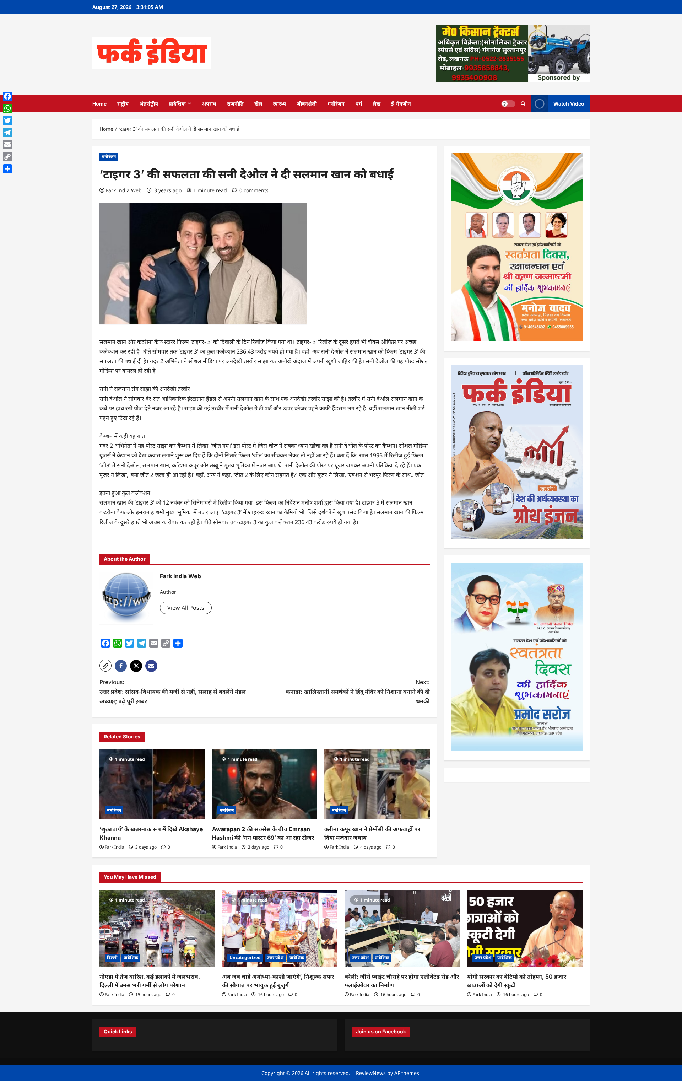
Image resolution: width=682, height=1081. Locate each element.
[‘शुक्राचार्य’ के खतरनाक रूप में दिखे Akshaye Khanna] (152, 784)
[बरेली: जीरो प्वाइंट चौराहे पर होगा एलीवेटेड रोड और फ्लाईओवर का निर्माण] (402, 928)
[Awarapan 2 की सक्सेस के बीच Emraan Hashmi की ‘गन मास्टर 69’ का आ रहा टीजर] (265, 784)
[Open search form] (523, 104)
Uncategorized (245, 957)
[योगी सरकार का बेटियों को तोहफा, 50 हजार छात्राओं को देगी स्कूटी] (525, 928)
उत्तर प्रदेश (275, 957)
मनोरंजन (336, 104)
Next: (358, 691)
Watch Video (568, 103)
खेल (258, 104)
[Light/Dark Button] (508, 103)
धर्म (358, 104)
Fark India (114, 847)
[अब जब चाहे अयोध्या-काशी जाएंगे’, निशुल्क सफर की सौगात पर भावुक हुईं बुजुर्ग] (279, 928)
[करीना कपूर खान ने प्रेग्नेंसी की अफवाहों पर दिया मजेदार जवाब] (377, 784)
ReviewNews (371, 1073)
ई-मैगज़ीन (401, 104)
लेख (376, 104)
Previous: (172, 691)
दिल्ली (112, 957)
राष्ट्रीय (123, 104)
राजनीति (235, 104)
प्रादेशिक (177, 104)
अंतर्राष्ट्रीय (148, 104)
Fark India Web (124, 190)
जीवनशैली (307, 104)
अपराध (209, 104)
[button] (105, 666)
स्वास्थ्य (279, 104)
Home (99, 104)
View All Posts (185, 608)
